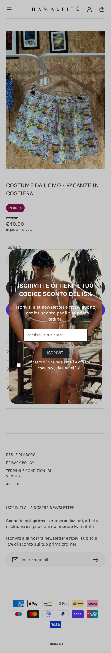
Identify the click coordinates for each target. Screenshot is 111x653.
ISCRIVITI (55, 352)
